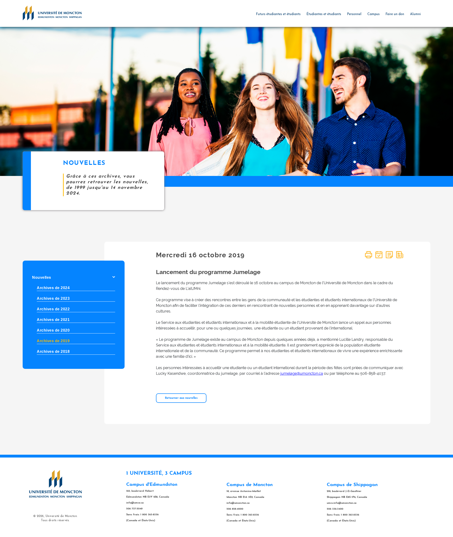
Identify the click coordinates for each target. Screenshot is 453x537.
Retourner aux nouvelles (181, 398)
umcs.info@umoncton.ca (342, 503)
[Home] (52, 13)
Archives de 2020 (53, 330)
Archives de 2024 (53, 288)
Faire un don (395, 14)
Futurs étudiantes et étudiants (278, 14)
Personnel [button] (354, 14)
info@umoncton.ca (238, 503)
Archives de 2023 (53, 298)
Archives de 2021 (53, 320)
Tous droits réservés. (55, 520)
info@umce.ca (135, 503)
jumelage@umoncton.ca (301, 373)
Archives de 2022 (53, 309)
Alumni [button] (415, 14)
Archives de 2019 (53, 341)
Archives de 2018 (53, 352)
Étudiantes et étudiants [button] (323, 14)
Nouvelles (41, 277)
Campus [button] (373, 14)
